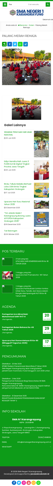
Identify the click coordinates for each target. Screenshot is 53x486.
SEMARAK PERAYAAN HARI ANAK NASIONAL (18, 133)
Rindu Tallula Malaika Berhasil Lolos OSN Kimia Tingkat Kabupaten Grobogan (17, 187)
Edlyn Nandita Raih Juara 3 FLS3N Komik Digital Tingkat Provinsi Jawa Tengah (16, 164)
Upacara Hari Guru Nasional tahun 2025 (17, 203)
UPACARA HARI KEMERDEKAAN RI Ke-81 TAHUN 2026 (32, 262)
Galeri (31, 25)
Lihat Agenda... (7, 319)
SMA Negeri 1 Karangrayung (30, 471)
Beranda (23, 25)
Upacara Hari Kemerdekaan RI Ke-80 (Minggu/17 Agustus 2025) (20, 341)
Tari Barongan (10, 230)
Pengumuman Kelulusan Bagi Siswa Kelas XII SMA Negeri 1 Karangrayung (23, 382)
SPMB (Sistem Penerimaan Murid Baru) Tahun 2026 (24, 366)
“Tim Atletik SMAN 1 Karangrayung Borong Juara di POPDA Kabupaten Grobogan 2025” (17, 217)
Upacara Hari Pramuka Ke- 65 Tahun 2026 (32, 276)
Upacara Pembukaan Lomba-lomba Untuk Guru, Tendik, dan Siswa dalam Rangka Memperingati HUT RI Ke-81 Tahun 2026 (32, 292)
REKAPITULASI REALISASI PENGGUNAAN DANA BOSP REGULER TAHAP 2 (23, 399)
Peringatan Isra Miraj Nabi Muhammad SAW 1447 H (15, 315)
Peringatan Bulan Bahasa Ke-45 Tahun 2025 (18, 328)
